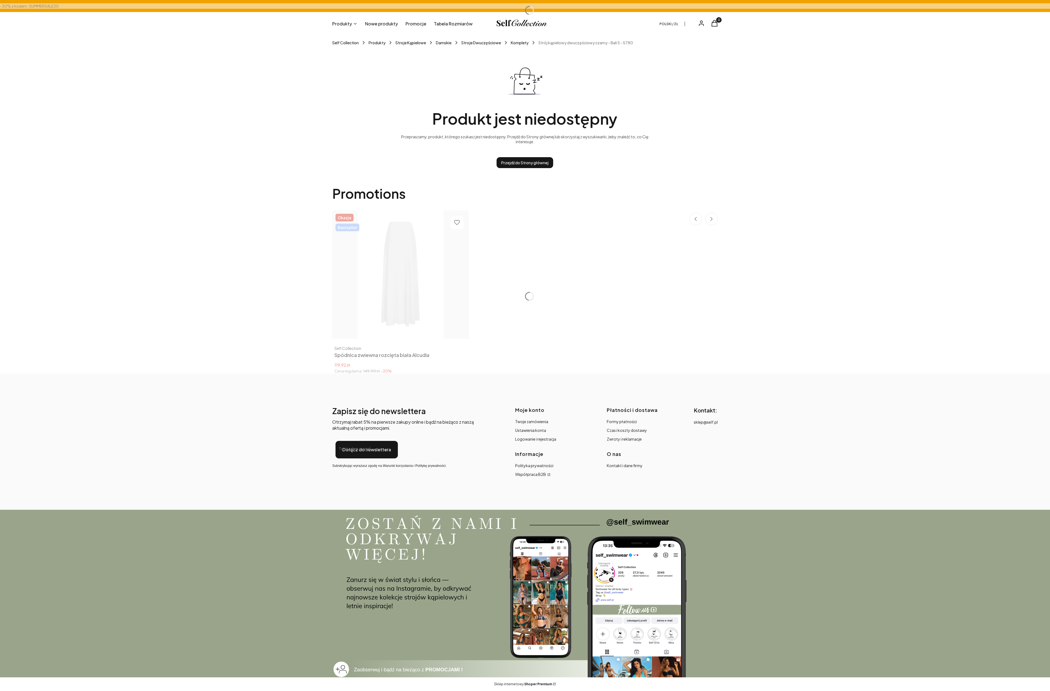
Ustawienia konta (530, 430)
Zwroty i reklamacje (624, 439)
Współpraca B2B (531, 474)
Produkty (377, 42)
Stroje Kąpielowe (410, 42)
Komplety (520, 42)
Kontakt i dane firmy (625, 465)
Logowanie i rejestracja (535, 439)
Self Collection (345, 42)
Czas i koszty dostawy (627, 430)
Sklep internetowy (523, 684)
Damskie (443, 42)
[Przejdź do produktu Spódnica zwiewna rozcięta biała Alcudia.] (400, 274)
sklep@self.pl (706, 422)
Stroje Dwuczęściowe (481, 42)
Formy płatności (622, 421)
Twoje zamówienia (531, 421)
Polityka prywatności (534, 465)
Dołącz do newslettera (366, 449)
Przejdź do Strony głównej (525, 162)
